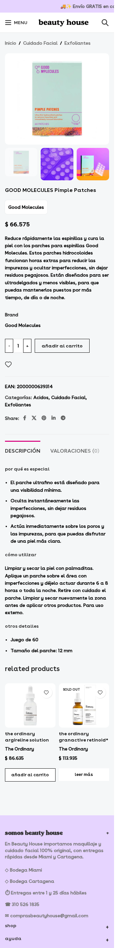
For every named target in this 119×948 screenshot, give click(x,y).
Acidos (41, 397)
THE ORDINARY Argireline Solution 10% (27, 740)
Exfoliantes (77, 43)
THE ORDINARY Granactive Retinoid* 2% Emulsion (83, 740)
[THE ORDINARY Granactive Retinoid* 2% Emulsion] (84, 705)
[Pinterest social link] (44, 418)
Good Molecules (26, 207)
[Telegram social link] (63, 418)
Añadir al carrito (62, 345)
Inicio (10, 43)
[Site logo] (64, 21)
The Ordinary (19, 748)
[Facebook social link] (24, 418)
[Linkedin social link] (54, 418)
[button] (30, 775)
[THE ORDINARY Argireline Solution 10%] (30, 705)
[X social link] (34, 418)
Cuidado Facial (40, 43)
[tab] (22, 450)
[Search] (105, 22)
